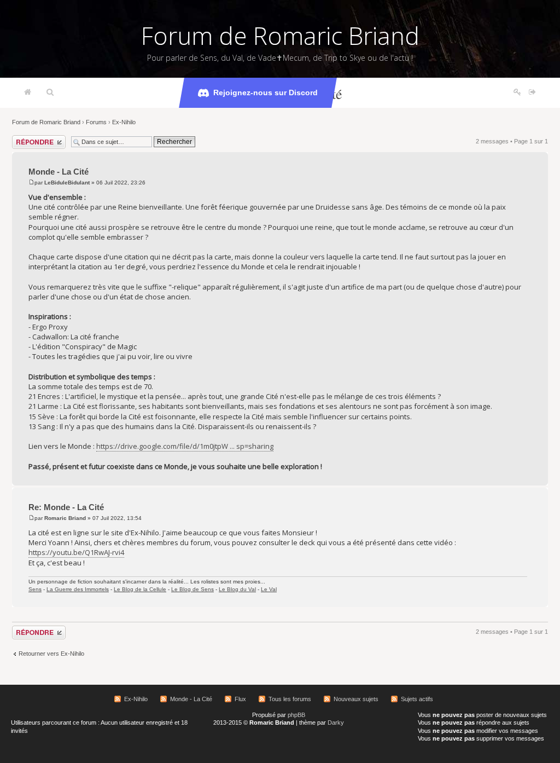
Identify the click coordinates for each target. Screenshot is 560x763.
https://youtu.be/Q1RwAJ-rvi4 (76, 552)
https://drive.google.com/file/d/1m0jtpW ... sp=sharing (184, 446)
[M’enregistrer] (517, 92)
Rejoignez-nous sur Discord (265, 92)
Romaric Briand (65, 518)
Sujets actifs (417, 699)
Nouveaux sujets (356, 699)
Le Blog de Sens (192, 589)
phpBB (296, 715)
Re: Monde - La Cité (66, 507)
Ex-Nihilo (124, 122)
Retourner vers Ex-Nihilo (51, 653)
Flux (240, 699)
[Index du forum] (27, 92)
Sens (35, 589)
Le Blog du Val (237, 589)
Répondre (25, 138)
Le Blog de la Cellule (140, 589)
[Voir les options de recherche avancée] (50, 92)
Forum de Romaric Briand (280, 35)
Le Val (269, 589)
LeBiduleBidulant (67, 183)
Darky (336, 722)
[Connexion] (532, 92)
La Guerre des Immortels (77, 589)
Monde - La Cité (58, 171)
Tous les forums (290, 699)
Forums (96, 122)
